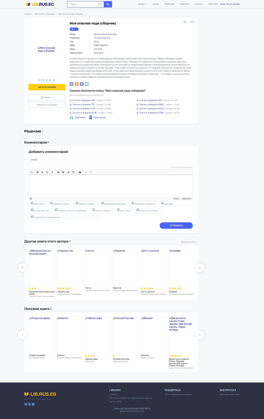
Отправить (176, 225)
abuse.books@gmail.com (132, 411)
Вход (222, 4)
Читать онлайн (47, 87)
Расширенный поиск (230, 394)
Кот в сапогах (148, 291)
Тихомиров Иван (37, 358)
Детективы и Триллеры (45, 14)
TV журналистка (102, 38)
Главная (28, 14)
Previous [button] (22, 267)
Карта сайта (115, 401)
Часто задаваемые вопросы (178, 394)
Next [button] (200, 267)
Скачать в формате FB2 (91, 100)
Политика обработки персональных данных (130, 398)
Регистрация (233, 4)
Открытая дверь (37, 355)
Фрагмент (99, 53)
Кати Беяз (89, 361)
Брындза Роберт (120, 361)
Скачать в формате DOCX (159, 108)
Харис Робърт (147, 358)
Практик (117, 288)
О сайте (113, 394)
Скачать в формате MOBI (159, 104)
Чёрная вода (91, 359)
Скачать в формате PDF (91, 108)
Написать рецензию (47, 105)
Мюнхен (145, 355)
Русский (98, 49)
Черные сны (63, 291)
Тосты (88, 288)
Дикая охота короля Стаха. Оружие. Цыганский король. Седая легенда (179, 362)
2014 (96, 41)
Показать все (189, 241)
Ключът (61, 355)
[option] (41, 273)
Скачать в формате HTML (159, 112)
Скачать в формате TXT (91, 104)
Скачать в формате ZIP (158, 100)
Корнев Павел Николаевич (41, 296)
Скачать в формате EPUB (92, 112)
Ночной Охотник (121, 359)
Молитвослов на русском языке (42, 292)
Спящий (173, 291)
